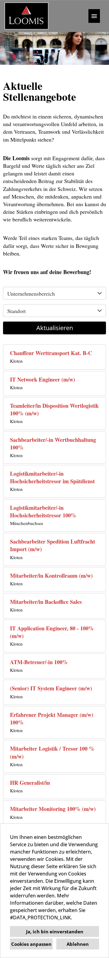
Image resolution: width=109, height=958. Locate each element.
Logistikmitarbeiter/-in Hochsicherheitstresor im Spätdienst (52, 477)
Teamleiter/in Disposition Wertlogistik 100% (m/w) (54, 409)
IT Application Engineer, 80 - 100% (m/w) (52, 632)
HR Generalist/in (30, 783)
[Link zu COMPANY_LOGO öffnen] (26, 16)
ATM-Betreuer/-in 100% (39, 662)
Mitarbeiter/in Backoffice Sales (46, 602)
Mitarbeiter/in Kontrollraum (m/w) (51, 575)
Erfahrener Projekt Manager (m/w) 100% (51, 718)
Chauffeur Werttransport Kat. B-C (51, 353)
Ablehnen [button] (78, 944)
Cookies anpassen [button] (31, 944)
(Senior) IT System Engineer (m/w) (51, 688)
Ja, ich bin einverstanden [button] (54, 931)
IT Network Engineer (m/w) (42, 379)
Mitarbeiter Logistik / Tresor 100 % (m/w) (52, 752)
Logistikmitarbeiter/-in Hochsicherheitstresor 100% (43, 511)
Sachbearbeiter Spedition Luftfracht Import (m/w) (52, 545)
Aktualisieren (54, 328)
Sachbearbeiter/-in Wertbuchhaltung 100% (53, 443)
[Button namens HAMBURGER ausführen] (94, 16)
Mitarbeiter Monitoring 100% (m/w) (53, 809)
